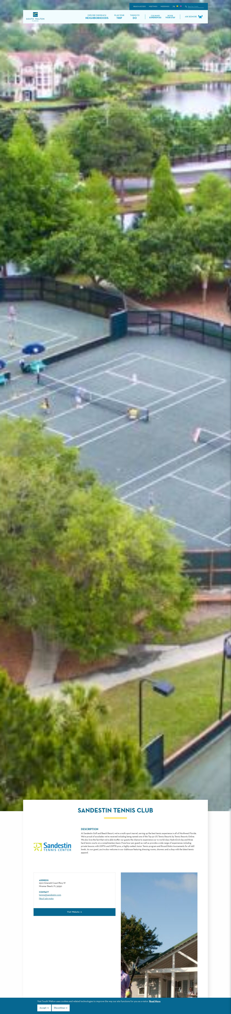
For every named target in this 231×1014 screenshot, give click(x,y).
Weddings (165, 6)
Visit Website (73, 912)
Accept (43, 1008)
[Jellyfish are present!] (181, 6)
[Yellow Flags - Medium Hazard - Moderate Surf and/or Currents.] (177, 6)
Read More (155, 1001)
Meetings (153, 6)
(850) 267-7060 (46, 898)
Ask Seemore (191, 17)
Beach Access (139, 6)
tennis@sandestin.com (50, 895)
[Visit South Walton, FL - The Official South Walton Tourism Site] (35, 17)
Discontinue (59, 1008)
